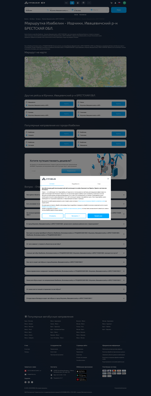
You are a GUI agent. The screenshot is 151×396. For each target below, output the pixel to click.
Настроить (75, 216)
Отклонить (52, 216)
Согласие (51, 183)
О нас (99, 184)
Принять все (98, 216)
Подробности (75, 184)
